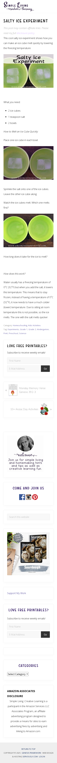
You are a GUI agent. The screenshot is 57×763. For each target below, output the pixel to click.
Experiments (13, 329)
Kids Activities (34, 325)
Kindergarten (43, 329)
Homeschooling (20, 325)
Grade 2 (32, 329)
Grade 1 (23, 329)
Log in (42, 756)
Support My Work (16, 593)
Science (22, 333)
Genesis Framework (32, 753)
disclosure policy (25, 33)
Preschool (13, 333)
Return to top (28, 749)
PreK (6, 333)
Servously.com (30, 756)
